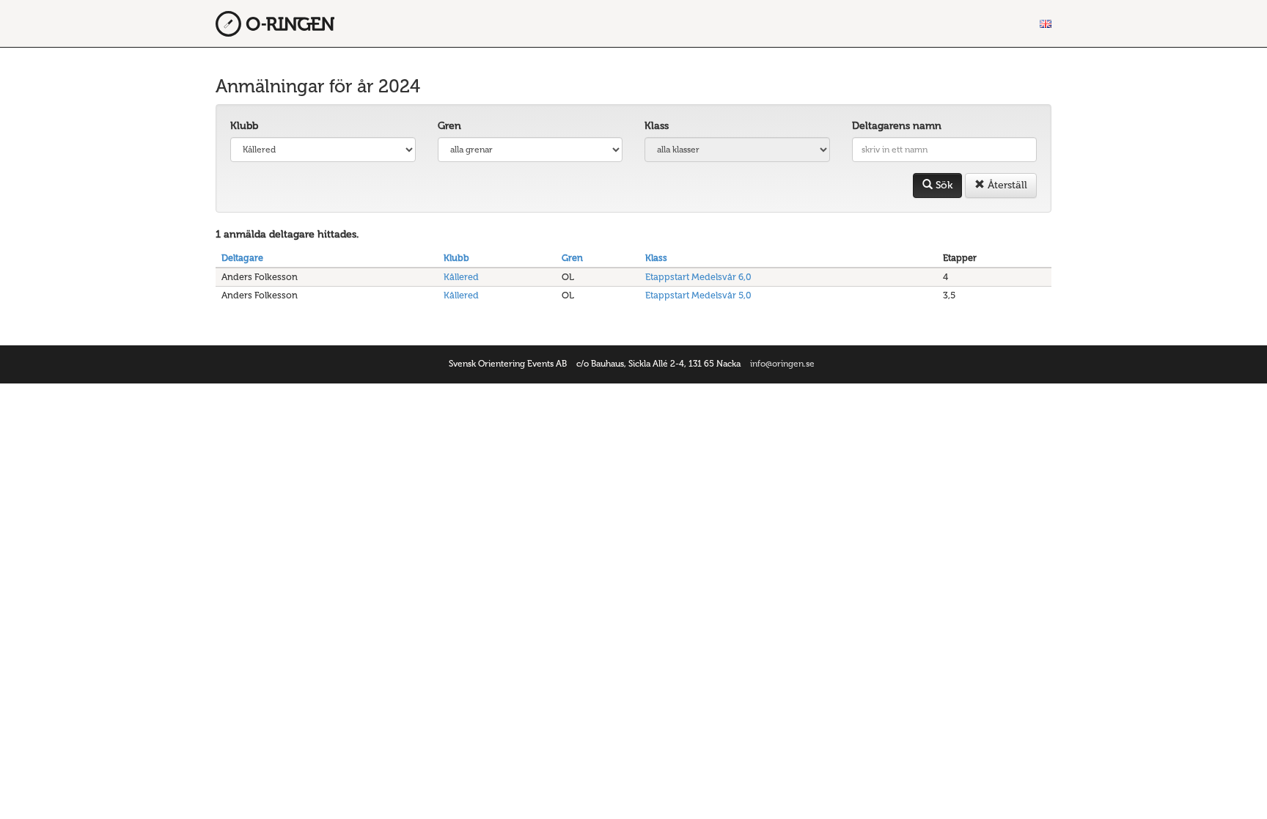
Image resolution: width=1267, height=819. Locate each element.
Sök (942, 185)
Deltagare (242, 257)
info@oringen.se (782, 364)
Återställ (1006, 185)
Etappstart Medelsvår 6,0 (698, 276)
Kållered (461, 276)
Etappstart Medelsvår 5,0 (698, 295)
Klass (656, 126)
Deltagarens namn (896, 126)
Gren (449, 126)
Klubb (244, 126)
